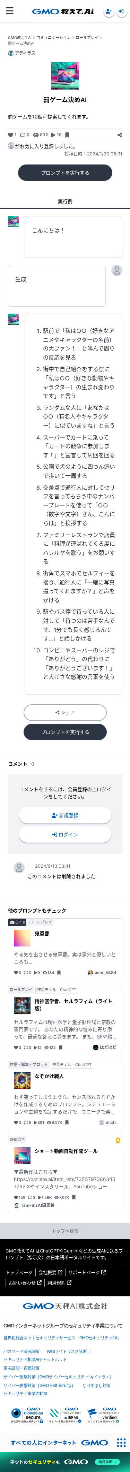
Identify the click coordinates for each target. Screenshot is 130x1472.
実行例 (65, 201)
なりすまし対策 (97, 1385)
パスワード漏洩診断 (21, 1351)
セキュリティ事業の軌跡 (25, 1393)
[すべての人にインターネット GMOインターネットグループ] (56, 1443)
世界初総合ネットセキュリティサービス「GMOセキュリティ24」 (62, 1337)
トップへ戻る (65, 1231)
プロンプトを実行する (65, 173)
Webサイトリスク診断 (67, 1351)
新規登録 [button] (68, 815)
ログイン (68, 834)
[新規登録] (109, 11)
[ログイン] (122, 11)
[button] (109, 11)
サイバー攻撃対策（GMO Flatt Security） (39, 1385)
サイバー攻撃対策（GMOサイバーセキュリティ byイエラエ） (58, 1376)
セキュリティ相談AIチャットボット (35, 1359)
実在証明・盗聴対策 (21, 1368)
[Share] (120, 135)
